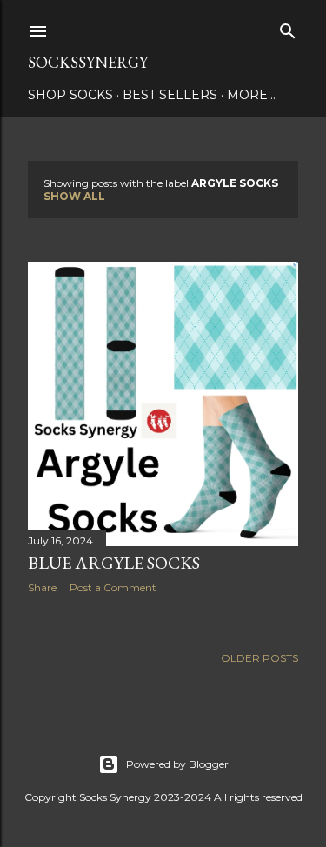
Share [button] (42, 587)
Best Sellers (170, 95)
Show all (74, 196)
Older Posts (259, 657)
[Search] (287, 27)
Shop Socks (70, 95)
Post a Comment (113, 587)
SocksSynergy (88, 62)
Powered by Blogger (177, 763)
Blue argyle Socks (114, 562)
